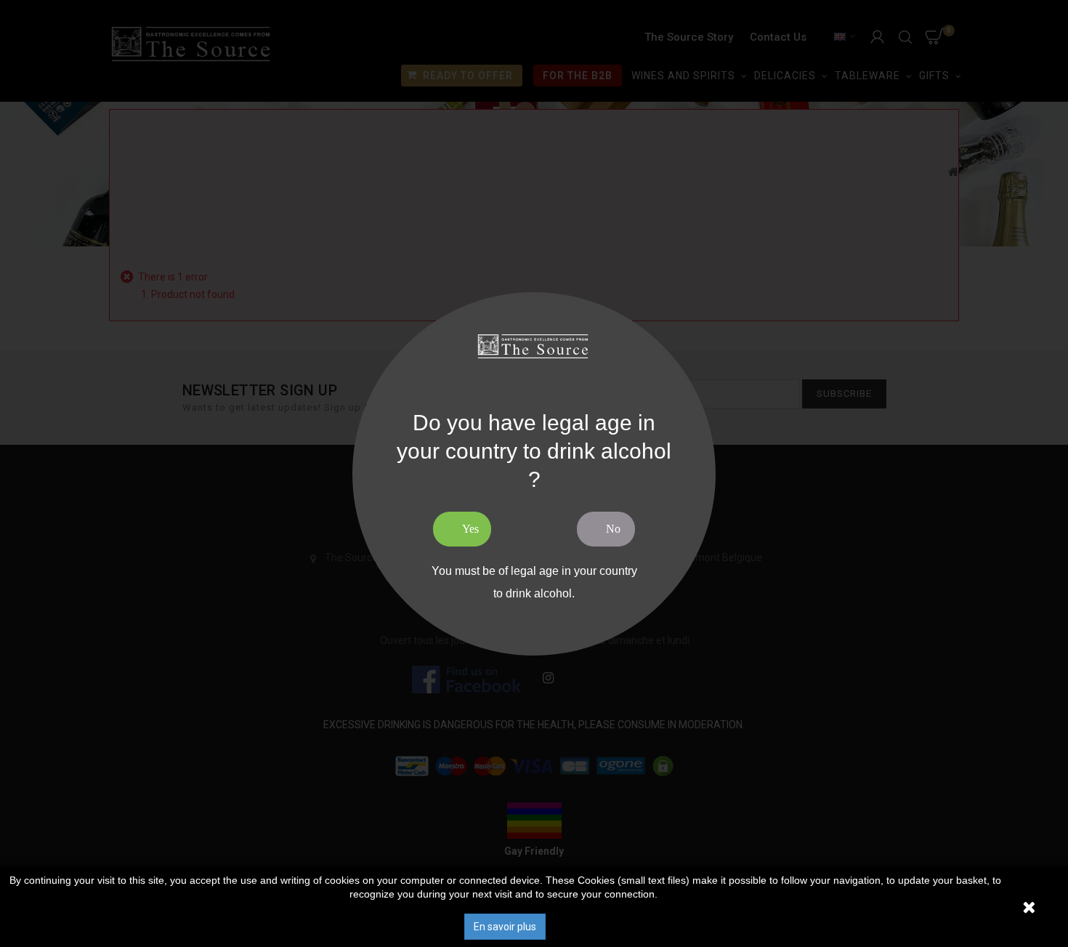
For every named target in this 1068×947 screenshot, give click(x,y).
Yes (470, 529)
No (613, 529)
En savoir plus (505, 926)
